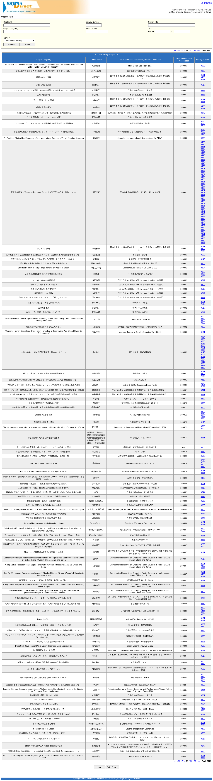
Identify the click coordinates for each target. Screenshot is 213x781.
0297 (203, 386)
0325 (203, 505)
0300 (203, 71)
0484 (203, 240)
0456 (203, 179)
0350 (203, 323)
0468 (203, 205)
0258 (203, 359)
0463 (203, 195)
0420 (203, 399)
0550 (203, 428)
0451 (203, 168)
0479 (203, 229)
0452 (203, 170)
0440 (203, 144)
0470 (203, 210)
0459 (203, 186)
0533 (203, 403)
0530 (203, 452)
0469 (203, 208)
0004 (203, 704)
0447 (203, 160)
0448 (203, 162)
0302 (203, 624)
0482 (203, 236)
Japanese (206, 3)
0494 (203, 126)
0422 (203, 90)
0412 (203, 365)
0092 (203, 350)
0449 (203, 164)
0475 (203, 221)
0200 (203, 272)
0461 (203, 190)
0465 (203, 199)
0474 (203, 219)
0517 (203, 79)
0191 (203, 75)
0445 (203, 155)
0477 (203, 225)
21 (192, 50)
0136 (203, 646)
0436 (203, 626)
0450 (203, 166)
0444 (203, 153)
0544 (203, 492)
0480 (203, 232)
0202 (203, 598)
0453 (203, 173)
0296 (203, 630)
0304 (203, 268)
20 (190, 50)
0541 (203, 390)
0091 (203, 348)
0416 (203, 380)
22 (195, 50)
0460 (203, 188)
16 (179, 50)
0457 (203, 181)
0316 (203, 361)
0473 (203, 216)
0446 (203, 157)
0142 (203, 352)
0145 (203, 259)
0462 (203, 192)
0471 (203, 212)
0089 (203, 343)
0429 (203, 664)
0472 (203, 214)
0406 (203, 718)
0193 (203, 501)
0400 (203, 77)
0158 (203, 354)
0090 (203, 124)
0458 (203, 184)
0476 (203, 223)
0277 (203, 746)
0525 (203, 642)
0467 (203, 203)
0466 (203, 201)
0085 (203, 339)
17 (182, 50)
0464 (203, 197)
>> (199, 50)
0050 (203, 685)
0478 (203, 227)
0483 (203, 238)
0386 (203, 138)
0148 (203, 422)
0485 (203, 243)
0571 (203, 438)
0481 (203, 234)
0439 (203, 142)
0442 (203, 149)
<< (175, 50)
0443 (203, 151)
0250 (203, 274)
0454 (203, 175)
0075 (203, 113)
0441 (203, 146)
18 (184, 50)
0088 (203, 341)
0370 (203, 363)
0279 (203, 384)
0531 (203, 695)
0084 (203, 121)
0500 (203, 66)
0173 (203, 357)
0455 (203, 177)
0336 (203, 497)
